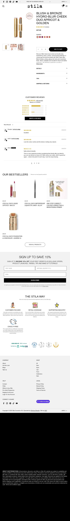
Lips (37, 369)
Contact (5, 384)
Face (37, 371)
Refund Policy (40, 386)
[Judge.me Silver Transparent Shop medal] (41, 345)
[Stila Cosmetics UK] (35, 6)
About (4, 363)
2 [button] (34, 163)
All (37, 363)
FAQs (4, 386)
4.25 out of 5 (39, 100)
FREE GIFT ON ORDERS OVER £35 (35, 1)
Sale (37, 376)
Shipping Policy (40, 388)
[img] (27, 130)
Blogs (4, 367)
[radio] (37, 37)
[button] (3, 6)
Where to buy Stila (7, 388)
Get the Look (6, 365)
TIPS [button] (37, 78)
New (37, 365)
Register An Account (8, 392)
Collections (39, 374)
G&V (45, 410)
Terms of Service (40, 390)
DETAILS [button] (38, 68)
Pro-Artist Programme (8, 390)
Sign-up (5, 369)
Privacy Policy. (45, 286)
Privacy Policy (40, 384)
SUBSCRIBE (35, 280)
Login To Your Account (9, 394)
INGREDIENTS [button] (40, 73)
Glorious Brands (35, 410)
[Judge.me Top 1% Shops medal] (56, 345)
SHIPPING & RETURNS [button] (42, 83)
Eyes (37, 367)
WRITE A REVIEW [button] (35, 118)
